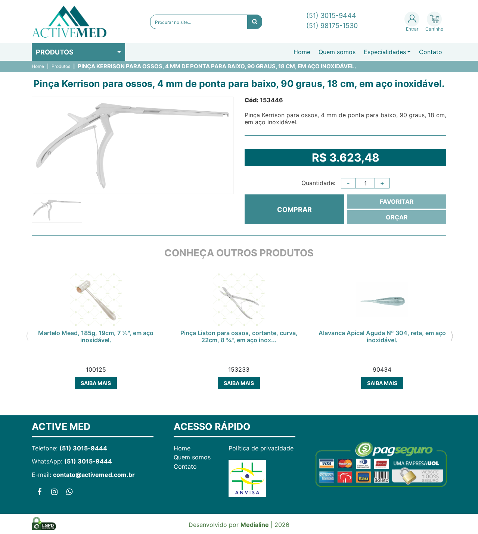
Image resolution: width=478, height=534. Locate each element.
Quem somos (337, 52)
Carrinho (434, 29)
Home (302, 52)
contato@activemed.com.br (94, 474)
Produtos (55, 52)
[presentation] (27, 335)
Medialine (254, 524)
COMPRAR (294, 209)
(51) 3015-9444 (331, 15)
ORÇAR (397, 217)
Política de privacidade (261, 448)
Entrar (412, 29)
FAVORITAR (397, 201)
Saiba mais (96, 383)
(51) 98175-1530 (332, 25)
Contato (430, 52)
